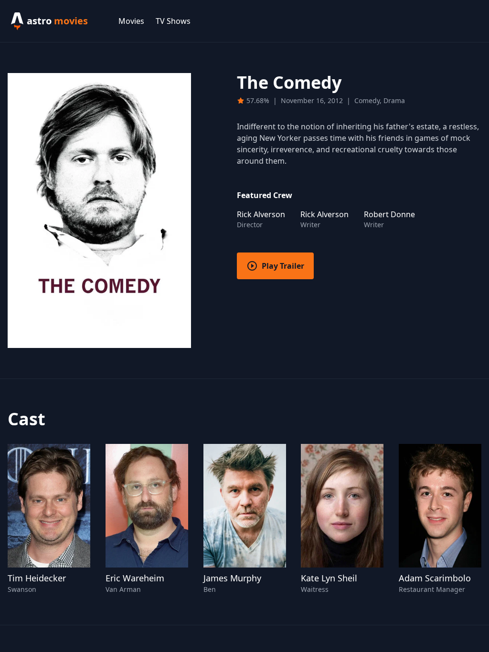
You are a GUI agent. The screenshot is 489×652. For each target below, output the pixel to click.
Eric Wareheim (135, 578)
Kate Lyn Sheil (329, 578)
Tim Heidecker (37, 578)
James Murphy (232, 578)
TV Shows (173, 21)
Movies (131, 21)
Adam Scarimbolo (435, 578)
